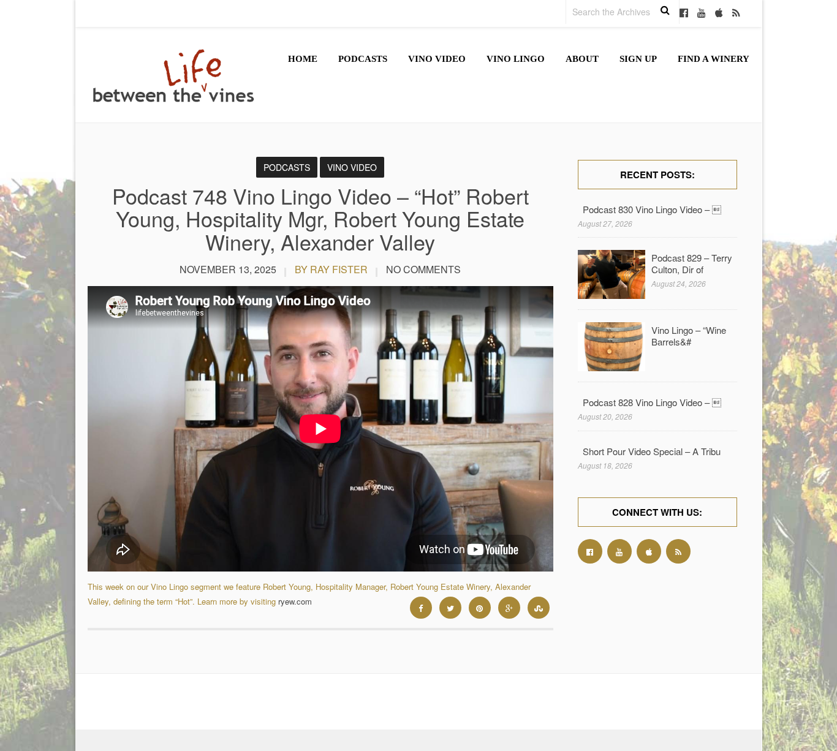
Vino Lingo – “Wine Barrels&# (688, 335)
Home (302, 59)
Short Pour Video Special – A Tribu (652, 451)
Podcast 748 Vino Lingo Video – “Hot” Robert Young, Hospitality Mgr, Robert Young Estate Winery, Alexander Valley (320, 219)
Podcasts (362, 59)
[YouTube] (701, 13)
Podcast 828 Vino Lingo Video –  (652, 402)
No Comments (423, 269)
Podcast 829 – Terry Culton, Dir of (691, 263)
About (582, 59)
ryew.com (295, 601)
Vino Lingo (516, 59)
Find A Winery (713, 59)
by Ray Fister (331, 269)
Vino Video (437, 59)
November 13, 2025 (228, 269)
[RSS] (736, 13)
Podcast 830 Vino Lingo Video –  (652, 209)
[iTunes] (719, 13)
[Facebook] (684, 13)
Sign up (638, 59)
